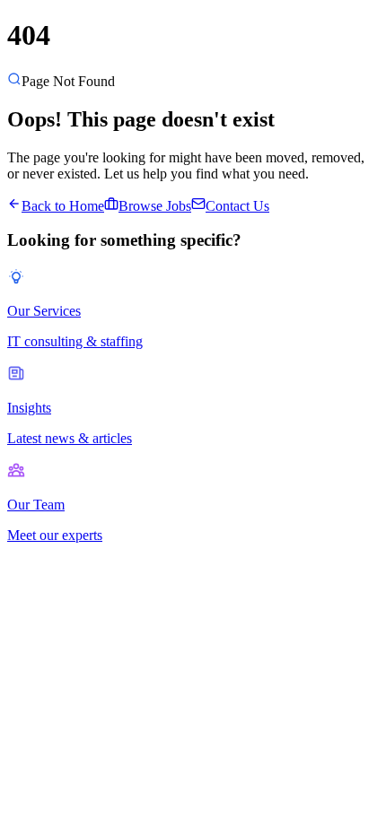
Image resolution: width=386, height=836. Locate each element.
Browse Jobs (154, 205)
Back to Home (63, 205)
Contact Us (237, 205)
